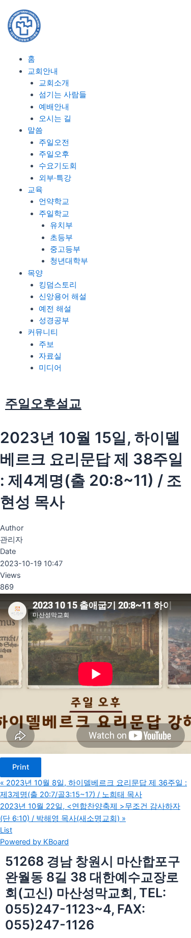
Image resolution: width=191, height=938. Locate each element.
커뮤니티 (43, 332)
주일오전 (54, 142)
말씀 (35, 130)
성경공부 (54, 320)
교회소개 (54, 82)
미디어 (50, 367)
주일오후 (54, 154)
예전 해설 (55, 308)
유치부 (61, 225)
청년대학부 (69, 261)
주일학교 (54, 213)
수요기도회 (58, 165)
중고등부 (65, 249)
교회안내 (43, 71)
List (6, 830)
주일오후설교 (43, 403)
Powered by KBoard (34, 841)
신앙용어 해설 (63, 296)
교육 (35, 189)
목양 (35, 273)
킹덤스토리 (58, 284)
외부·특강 (55, 178)
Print (20, 767)
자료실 (50, 356)
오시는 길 (55, 118)
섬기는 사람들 (63, 94)
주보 (46, 344)
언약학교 (54, 201)
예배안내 (54, 106)
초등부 (61, 237)
